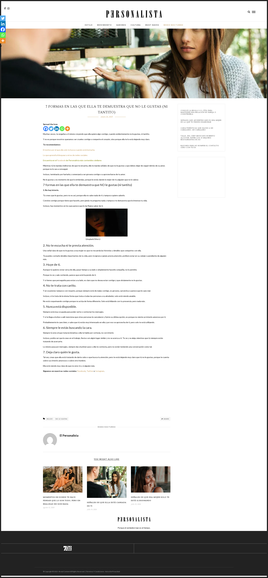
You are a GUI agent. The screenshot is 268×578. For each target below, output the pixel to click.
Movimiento (104, 25)
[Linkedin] (56, 128)
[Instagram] (8, 8)
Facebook (61, 160)
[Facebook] (45, 128)
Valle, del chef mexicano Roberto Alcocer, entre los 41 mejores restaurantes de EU (198, 138)
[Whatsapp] (62, 128)
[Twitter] (51, 128)
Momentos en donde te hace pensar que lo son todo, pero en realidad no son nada (61, 500)
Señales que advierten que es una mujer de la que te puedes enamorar (201, 121)
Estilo (89, 25)
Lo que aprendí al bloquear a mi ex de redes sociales (65, 155)
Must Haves (152, 25)
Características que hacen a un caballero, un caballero (197, 129)
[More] (67, 128)
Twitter (90, 371)
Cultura (136, 25)
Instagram (99, 371)
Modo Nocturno (173, 25)
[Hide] (1, 46)
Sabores (121, 25)
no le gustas (61, 419)
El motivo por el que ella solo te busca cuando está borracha (69, 150)
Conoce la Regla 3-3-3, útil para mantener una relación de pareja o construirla (198, 112)
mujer (50, 419)
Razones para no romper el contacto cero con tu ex (200, 146)
